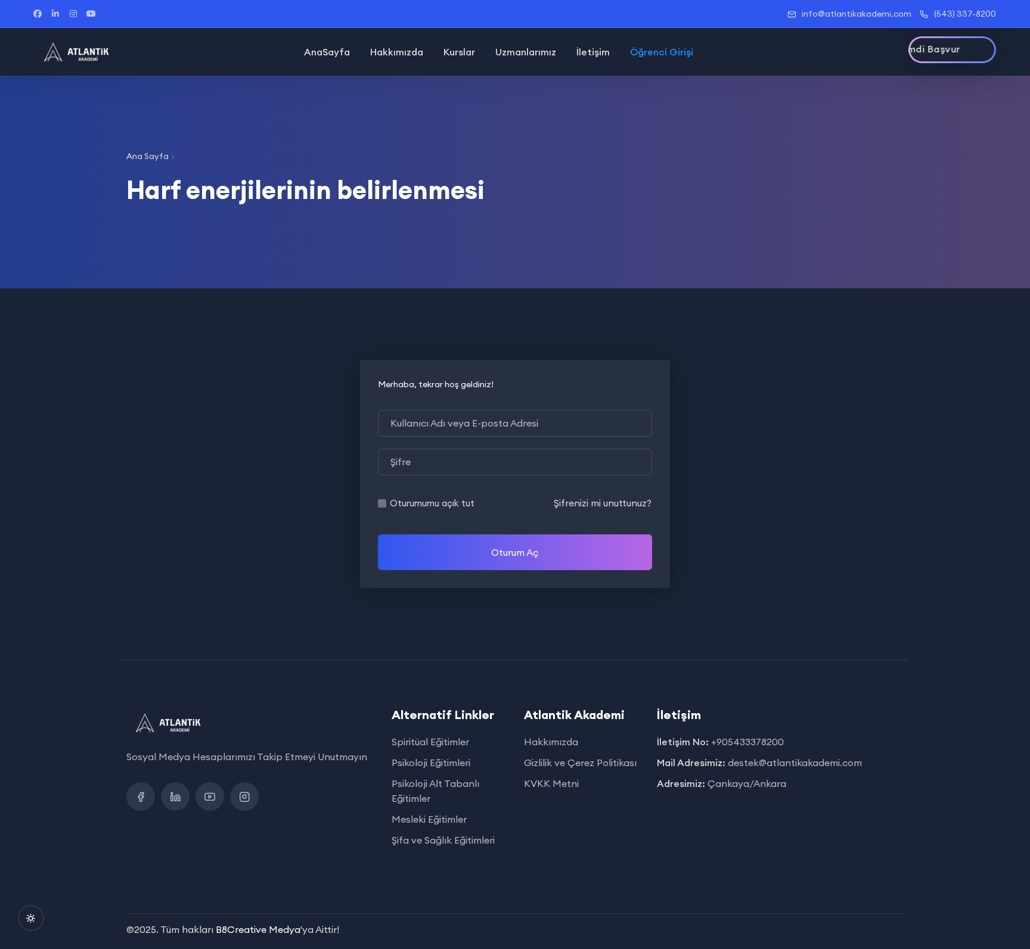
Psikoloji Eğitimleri (431, 762)
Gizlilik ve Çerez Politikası (580, 762)
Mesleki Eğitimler (429, 819)
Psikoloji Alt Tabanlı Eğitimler (435, 790)
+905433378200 (747, 742)
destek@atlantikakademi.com (795, 762)
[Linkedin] (175, 796)
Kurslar (459, 52)
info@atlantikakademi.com (856, 13)
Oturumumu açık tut (432, 503)
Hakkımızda (396, 52)
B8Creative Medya (258, 929)
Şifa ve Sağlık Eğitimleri (443, 840)
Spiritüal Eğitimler (430, 742)
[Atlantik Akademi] (77, 52)
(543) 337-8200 (965, 13)
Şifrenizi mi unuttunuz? (602, 503)
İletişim (593, 52)
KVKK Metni (551, 783)
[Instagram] (244, 796)
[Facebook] (140, 796)
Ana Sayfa (147, 156)
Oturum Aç (515, 552)
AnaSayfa (327, 52)
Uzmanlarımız (525, 52)
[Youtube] (210, 796)
